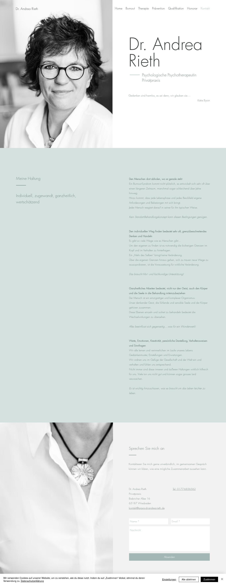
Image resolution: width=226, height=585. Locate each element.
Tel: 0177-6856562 (184, 489)
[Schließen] (222, 579)
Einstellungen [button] (169, 579)
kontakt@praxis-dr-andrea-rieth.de (147, 508)
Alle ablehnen (189, 579)
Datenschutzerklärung (32, 581)
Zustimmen (209, 579)
